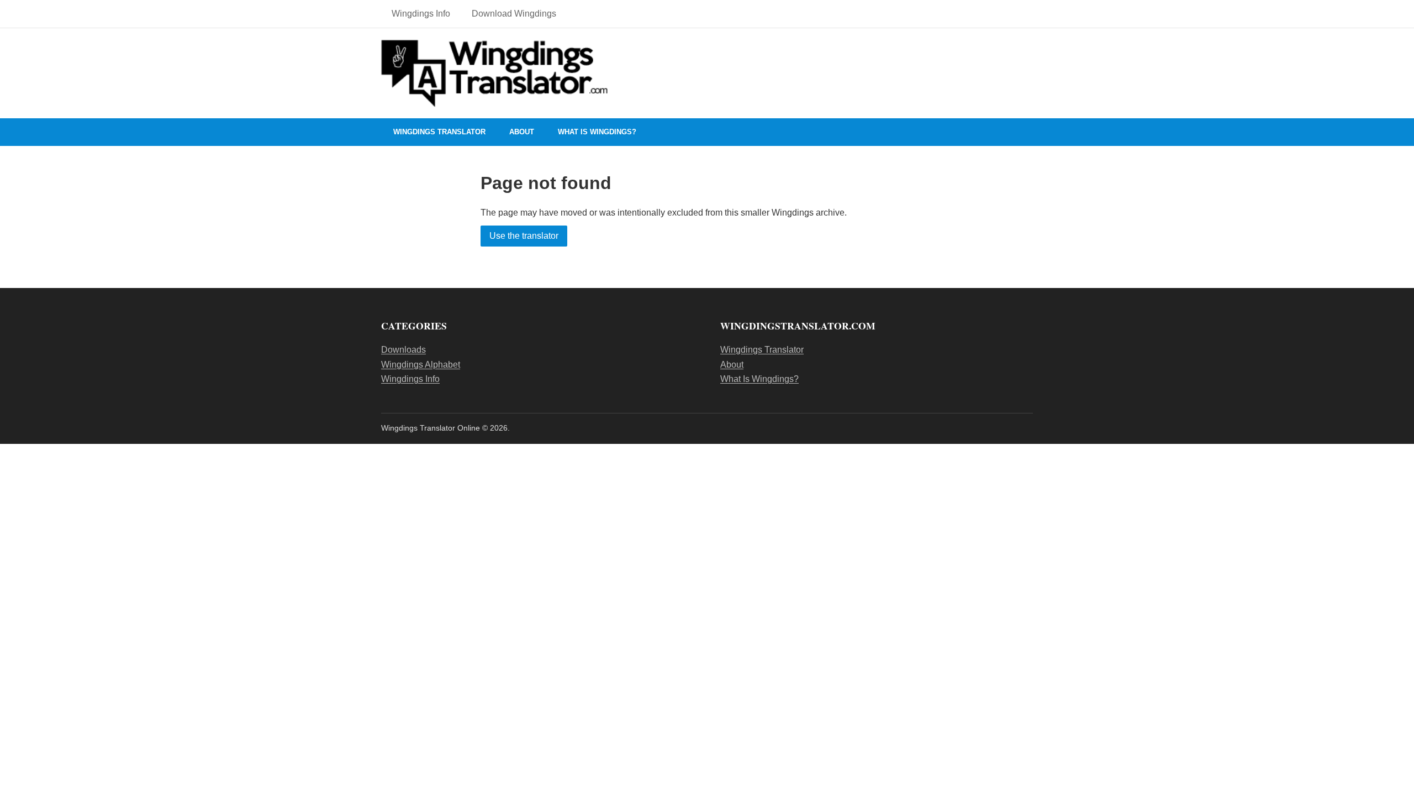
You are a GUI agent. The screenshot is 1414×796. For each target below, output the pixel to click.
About (521, 132)
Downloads (403, 349)
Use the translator (523, 235)
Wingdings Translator (439, 132)
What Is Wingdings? (597, 132)
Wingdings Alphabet (420, 364)
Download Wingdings (514, 13)
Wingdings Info (421, 13)
